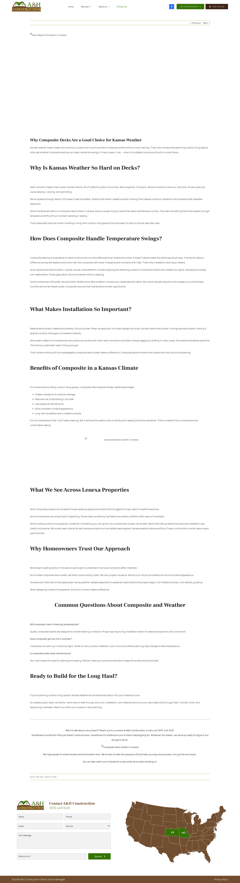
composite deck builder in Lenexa (76, 211)
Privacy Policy (221, 879)
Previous (196, 22)
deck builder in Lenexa (60, 269)
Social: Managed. (56, 879)
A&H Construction (29, 879)
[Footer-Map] (176, 798)
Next (205, 22)
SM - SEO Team (38, 777)
